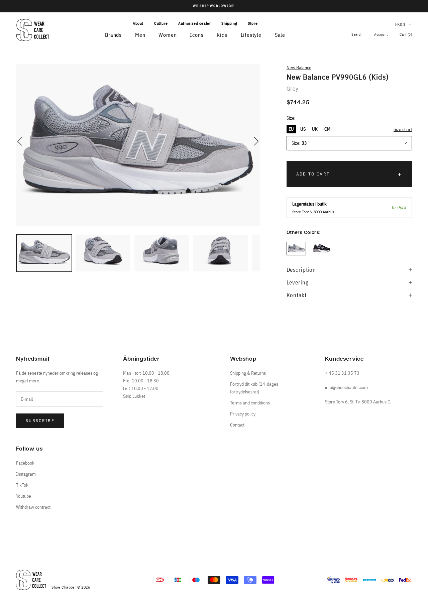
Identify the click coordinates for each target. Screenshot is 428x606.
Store (252, 23)
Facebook (25, 463)
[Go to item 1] (44, 253)
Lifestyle (251, 34)
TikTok (22, 485)
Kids (222, 34)
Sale (280, 34)
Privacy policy (242, 414)
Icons (196, 34)
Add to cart (313, 174)
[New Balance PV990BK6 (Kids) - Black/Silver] (321, 248)
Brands (113, 34)
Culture (161, 23)
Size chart (403, 129)
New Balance (299, 68)
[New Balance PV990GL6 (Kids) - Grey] (296, 248)
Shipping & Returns (248, 373)
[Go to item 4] (221, 253)
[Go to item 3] (162, 253)
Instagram (26, 474)
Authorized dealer (194, 23)
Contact (237, 425)
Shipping (229, 23)
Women (167, 34)
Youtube (23, 496)
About (138, 23)
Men (140, 34)
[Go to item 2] (103, 253)
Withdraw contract (33, 507)
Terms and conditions (250, 403)
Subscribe (40, 420)
